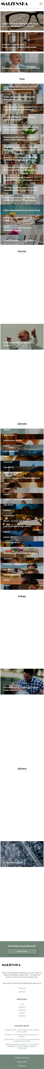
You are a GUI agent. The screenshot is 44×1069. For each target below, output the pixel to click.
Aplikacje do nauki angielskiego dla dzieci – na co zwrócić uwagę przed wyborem (21, 25)
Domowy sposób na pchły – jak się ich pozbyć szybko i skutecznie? (19, 138)
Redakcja (22, 988)
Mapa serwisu (22, 1062)
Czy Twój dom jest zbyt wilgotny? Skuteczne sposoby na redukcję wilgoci (20, 168)
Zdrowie (22, 768)
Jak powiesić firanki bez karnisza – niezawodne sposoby (18, 229)
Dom (22, 78)
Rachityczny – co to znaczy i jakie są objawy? (21, 68)
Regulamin (22, 1066)
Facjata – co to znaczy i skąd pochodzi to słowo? (22, 1036)
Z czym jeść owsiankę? (12, 862)
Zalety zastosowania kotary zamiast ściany (21, 210)
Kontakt (22, 992)
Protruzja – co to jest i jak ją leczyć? (18, 564)
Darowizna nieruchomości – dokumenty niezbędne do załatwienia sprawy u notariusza (20, 158)
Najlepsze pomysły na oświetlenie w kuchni (18, 219)
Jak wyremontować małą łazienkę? (18, 240)
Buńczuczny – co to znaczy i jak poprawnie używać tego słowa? (22, 1040)
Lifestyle (22, 423)
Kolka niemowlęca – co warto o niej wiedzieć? (18, 344)
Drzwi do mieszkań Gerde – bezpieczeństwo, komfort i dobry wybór (19, 46)
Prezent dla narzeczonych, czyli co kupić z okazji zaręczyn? (21, 688)
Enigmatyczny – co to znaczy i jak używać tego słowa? (22, 1031)
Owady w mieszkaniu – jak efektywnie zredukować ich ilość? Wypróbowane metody (19, 199)
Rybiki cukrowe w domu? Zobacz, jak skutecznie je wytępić (19, 98)
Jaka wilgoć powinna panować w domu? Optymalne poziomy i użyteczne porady (20, 188)
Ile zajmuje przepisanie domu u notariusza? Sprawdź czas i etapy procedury (17, 178)
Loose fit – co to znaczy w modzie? (17, 499)
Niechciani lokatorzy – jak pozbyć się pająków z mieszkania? (19, 118)
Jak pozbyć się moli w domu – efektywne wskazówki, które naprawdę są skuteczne (21, 148)
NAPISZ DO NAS (22, 951)
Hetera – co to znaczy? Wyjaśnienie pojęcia (21, 478)
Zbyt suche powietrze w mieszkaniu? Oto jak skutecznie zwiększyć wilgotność (20, 128)
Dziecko (22, 251)
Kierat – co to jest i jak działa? (16, 521)
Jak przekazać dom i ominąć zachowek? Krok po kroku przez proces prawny (20, 88)
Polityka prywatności (22, 1058)
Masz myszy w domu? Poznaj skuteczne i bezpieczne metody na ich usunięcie (20, 108)
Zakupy (22, 596)
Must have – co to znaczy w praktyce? (19, 553)
